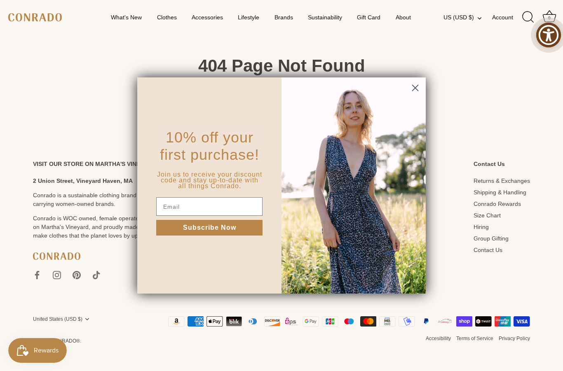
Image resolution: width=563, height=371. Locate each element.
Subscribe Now (209, 227)
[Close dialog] (415, 88)
